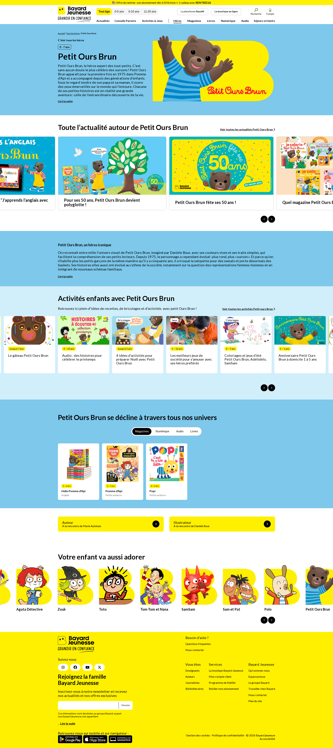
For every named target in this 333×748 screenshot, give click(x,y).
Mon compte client (220, 676)
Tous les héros (73, 33)
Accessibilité (267, 738)
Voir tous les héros (72, 40)
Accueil (61, 33)
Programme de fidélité (222, 682)
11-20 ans (150, 11)
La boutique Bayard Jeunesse (226, 670)
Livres (211, 20)
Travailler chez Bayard (261, 688)
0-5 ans (119, 11)
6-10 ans (134, 11)
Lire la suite (65, 101)
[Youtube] (87, 667)
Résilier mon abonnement (224, 688)
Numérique (228, 20)
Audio (245, 20)
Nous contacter (194, 649)
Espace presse (256, 676)
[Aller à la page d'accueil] (74, 21)
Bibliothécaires (194, 688)
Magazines (194, 20)
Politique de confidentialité (228, 735)
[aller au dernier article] (264, 387)
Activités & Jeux (152, 20)
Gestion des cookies (198, 735)
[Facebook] (75, 667)
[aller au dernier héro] (264, 620)
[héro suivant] (271, 620)
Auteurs (190, 676)
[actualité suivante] (271, 219)
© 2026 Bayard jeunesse (260, 735)
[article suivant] (271, 387)
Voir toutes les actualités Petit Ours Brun (246, 129)
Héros (177, 20)
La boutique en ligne (226, 11)
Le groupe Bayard (258, 682)
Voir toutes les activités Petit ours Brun (247, 308)
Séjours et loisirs (264, 20)
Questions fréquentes (198, 643)
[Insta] (63, 667)
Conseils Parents (125, 20)
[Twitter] (99, 667)
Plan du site (255, 701)
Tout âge (104, 11)
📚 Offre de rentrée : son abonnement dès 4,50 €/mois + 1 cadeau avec (161, 2)
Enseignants (192, 670)
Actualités (103, 20)
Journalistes (192, 682)
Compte (270, 14)
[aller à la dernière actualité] (264, 219)
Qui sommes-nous (259, 670)
